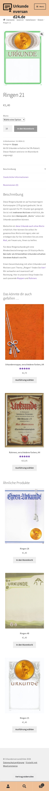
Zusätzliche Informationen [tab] (15, 177)
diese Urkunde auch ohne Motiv (30, 226)
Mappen (21, 278)
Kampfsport (31, 19)
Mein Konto (8, 786)
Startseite (10, 19)
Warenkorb (38, 784)
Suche (24, 786)
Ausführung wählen (24, 380)
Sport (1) (20, 19)
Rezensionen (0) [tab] (10, 185)
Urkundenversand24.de (20, 8)
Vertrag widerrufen (24, 776)
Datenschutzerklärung (13, 762)
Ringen (40, 19)
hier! (43, 267)
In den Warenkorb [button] (24, 560)
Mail (5, 240)
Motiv (5, 115)
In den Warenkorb (25, 128)
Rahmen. (33, 278)
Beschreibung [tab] (9, 169)
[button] (42, 34)
